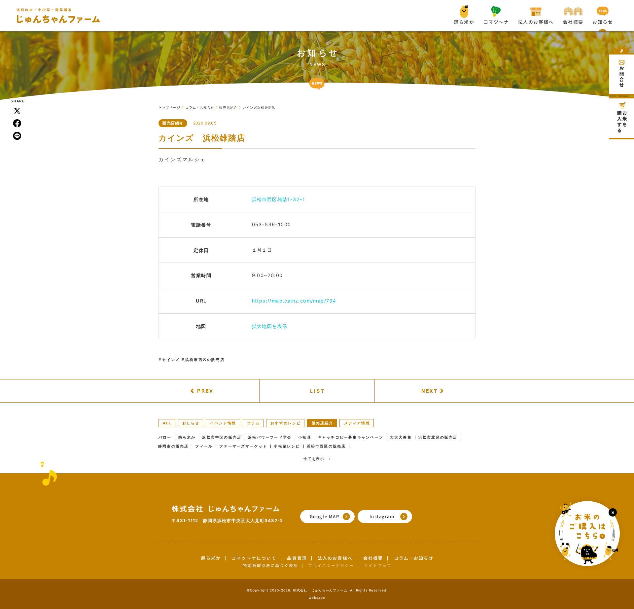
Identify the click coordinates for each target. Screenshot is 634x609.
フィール (204, 446)
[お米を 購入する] (621, 118)
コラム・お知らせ (414, 558)
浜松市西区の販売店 (205, 359)
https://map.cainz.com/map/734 (294, 301)
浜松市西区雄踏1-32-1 (278, 199)
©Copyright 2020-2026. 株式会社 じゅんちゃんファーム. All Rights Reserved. (317, 590)
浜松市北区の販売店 (438, 437)
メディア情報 (357, 423)
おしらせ (191, 423)
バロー (165, 437)
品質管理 (297, 558)
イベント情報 (223, 423)
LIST (318, 391)
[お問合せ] (621, 70)
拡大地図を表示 (270, 326)
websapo (317, 597)
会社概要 (373, 558)
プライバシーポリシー (331, 565)
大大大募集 (401, 437)
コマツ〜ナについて (253, 558)
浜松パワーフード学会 (270, 437)
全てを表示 (317, 458)
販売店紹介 (172, 123)
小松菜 (304, 437)
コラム (253, 423)
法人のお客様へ (335, 558)
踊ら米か (187, 437)
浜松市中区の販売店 (221, 437)
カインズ (171, 359)
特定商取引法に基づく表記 (270, 565)
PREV (205, 390)
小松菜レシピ (287, 446)
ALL (167, 423)
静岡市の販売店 (173, 446)
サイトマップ (378, 565)
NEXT (429, 390)
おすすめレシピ (285, 423)
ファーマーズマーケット (243, 446)
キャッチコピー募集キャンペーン (350, 437)
